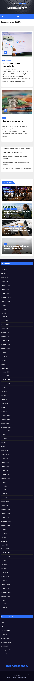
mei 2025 (4, 313)
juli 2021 (3, 482)
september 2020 (6, 521)
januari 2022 (4, 458)
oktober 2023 (5, 376)
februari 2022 (5, 454)
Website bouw (5, 654)
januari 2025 (4, 328)
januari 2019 (4, 580)
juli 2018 (3, 600)
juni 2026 (4, 269)
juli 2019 (3, 560)
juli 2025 (3, 305)
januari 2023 (4, 411)
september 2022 (6, 427)
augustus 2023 (5, 384)
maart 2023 (4, 403)
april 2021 (4, 494)
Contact (14, 677)
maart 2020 (4, 545)
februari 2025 (5, 325)
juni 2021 (4, 486)
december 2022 (5, 415)
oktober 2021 (5, 470)
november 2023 (5, 372)
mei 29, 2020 (7, 69)
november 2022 (5, 419)
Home (8, 677)
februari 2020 (5, 549)
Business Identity (17, 7)
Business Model (5, 630)
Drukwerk (4, 634)
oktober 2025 (5, 293)
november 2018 (5, 584)
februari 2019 (5, 576)
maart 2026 (4, 277)
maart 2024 (4, 368)
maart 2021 (4, 498)
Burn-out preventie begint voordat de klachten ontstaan (16, 248)
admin (15, 69)
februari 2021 (5, 501)
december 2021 (5, 462)
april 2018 (4, 608)
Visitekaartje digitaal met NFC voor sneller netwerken (17, 229)
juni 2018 (4, 604)
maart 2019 (4, 572)
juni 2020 (4, 533)
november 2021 (5, 466)
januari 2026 (4, 281)
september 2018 (6, 592)
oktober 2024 (5, 340)
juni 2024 (4, 356)
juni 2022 (4, 439)
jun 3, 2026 (8, 198)
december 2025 (5, 285)
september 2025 (6, 297)
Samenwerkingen (22, 677)
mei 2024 (4, 360)
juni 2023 (4, 391)
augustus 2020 (5, 525)
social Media (4, 646)
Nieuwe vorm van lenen (12, 121)
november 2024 (5, 336)
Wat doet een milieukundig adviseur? (13, 152)
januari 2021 (4, 505)
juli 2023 (3, 387)
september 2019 (6, 553)
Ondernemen (10, 191)
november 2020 (5, 513)
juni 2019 (4, 564)
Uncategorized (5, 650)
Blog (4, 117)
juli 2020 (3, 529)
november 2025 (5, 289)
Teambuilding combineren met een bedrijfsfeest (16, 148)
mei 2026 (4, 273)
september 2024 (6, 344)
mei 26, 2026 (8, 251)
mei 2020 (4, 537)
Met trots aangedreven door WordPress (12, 674)
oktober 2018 (5, 588)
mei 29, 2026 (8, 216)
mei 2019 (4, 568)
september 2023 (6, 380)
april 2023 (4, 399)
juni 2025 (4, 309)
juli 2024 (3, 352)
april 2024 (4, 364)
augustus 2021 (5, 478)
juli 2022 (3, 435)
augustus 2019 (5, 557)
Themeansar (17, 675)
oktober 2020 (5, 517)
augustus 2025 (5, 301)
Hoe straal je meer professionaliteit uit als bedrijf (17, 168)
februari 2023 (5, 407)
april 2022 (4, 446)
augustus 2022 (5, 431)
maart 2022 (4, 450)
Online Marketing (7, 60)
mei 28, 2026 (8, 233)
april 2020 (4, 541)
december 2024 (5, 332)
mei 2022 (4, 442)
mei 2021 (4, 490)
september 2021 (6, 474)
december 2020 (5, 509)
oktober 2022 (5, 423)
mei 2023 (4, 395)
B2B (5, 191)
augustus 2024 (5, 348)
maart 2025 (4, 321)
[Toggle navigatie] (18, 16)
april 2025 (4, 317)
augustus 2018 (5, 596)
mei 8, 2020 (7, 124)
